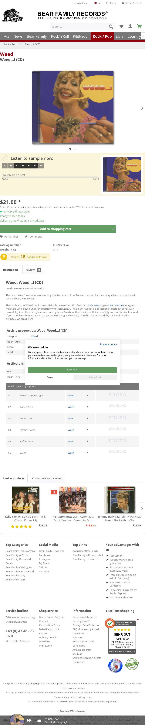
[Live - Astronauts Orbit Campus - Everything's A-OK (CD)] (72, 500)
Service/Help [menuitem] (132, 3)
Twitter (43, 567)
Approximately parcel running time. (72, 697)
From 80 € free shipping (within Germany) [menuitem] (123, 576)
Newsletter (45, 641)
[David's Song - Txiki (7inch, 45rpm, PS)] (25, 500)
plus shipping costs (22, 207)
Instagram (45, 559)
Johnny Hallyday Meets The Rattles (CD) (119, 518)
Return (43, 633)
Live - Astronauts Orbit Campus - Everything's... (72, 518)
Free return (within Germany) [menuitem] (120, 584)
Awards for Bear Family (85, 551)
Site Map (77, 654)
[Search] (111, 26)
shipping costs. (38, 683)
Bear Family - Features (84, 559)
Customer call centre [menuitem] (121, 597)
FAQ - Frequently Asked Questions (85, 631)
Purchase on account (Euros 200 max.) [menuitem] (121, 569)
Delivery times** (48, 637)
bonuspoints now (37, 257)
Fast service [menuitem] (116, 555)
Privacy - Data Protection (86, 625)
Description (10, 270)
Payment (77, 637)
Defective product (49, 629)
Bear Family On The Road (20, 571)
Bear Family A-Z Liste (17, 555)
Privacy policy (108, 344)
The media (78, 662)
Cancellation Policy (49, 625)
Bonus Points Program (51, 617)
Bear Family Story (15, 575)
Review (32, 270)
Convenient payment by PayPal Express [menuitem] (123, 591)
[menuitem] (82, 26)
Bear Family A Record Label (87, 555)
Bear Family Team (15, 579)
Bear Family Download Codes (18, 561)
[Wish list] (121, 26)
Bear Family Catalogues (19, 567)
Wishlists (81, 3)
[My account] (130, 26)
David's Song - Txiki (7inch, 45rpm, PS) (25, 518)
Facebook (44, 555)
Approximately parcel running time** (84, 619)
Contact (43, 621)
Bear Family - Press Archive (20, 551)
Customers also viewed (47, 478)
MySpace (44, 563)
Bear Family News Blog (51, 551)
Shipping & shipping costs (86, 658)
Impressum (45, 645)
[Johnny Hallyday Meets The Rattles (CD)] (119, 500)
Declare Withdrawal (72, 711)
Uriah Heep (93, 305)
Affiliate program (81, 649)
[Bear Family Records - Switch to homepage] (12, 15)
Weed (6, 54)
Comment (35, 236)
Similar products (14, 478)
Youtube (44, 571)
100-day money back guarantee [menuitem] (121, 561)
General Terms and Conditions (83, 643)
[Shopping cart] (139, 26)
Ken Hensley (117, 305)
